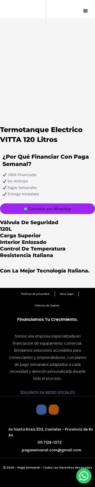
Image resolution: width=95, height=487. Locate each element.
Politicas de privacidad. (35, 293)
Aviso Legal (66, 293)
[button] (83, 475)
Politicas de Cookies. (47, 305)
